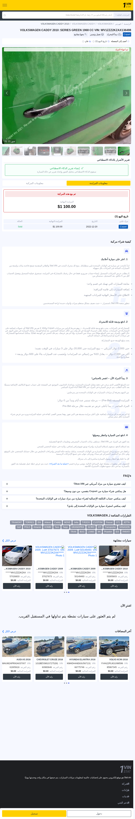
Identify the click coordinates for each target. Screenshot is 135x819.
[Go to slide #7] (44, 151)
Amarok (37, 527)
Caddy (57, 522)
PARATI (126, 531)
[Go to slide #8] (30, 151)
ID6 (39, 522)
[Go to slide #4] (84, 151)
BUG (82, 531)
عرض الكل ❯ (9, 540)
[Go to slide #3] (97, 151)
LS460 (91, 531)
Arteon (47, 522)
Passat (109, 522)
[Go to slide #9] (17, 151)
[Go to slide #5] (70, 151)
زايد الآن (114, 586)
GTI (99, 527)
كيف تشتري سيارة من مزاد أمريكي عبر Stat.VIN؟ (100, 483)
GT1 (118, 522)
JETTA (127, 522)
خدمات (125, 796)
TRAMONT (16, 522)
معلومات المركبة (34, 183)
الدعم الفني (123, 802)
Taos (57, 527)
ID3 (117, 531)
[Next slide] (126, 93)
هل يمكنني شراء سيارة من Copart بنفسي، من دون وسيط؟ (95, 491)
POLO (27, 527)
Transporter (110, 527)
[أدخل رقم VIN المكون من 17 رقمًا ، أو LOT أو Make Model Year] (4, 15)
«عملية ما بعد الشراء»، (59, 464)
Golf (19, 527)
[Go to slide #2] (110, 151)
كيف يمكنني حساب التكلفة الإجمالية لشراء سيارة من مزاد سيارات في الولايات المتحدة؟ (81, 498)
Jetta (76, 522)
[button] (122, 15)
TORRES (29, 522)
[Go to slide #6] (57, 151)
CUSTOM (97, 522)
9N (99, 531)
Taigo (65, 527)
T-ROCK (86, 522)
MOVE (67, 522)
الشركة (125, 783)
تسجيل (34, 813)
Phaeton (108, 531)
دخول (99, 813)
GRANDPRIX (78, 527)
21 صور (11, 141)
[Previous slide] (7, 93)
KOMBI (47, 527)
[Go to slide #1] (124, 151)
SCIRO (91, 527)
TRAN (73, 531)
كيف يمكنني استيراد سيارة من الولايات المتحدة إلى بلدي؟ (96, 505)
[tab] (68, 592)
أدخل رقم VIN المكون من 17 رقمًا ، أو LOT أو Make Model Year (89, 15)
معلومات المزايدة (99, 183)
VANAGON (124, 527)
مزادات (125, 790)
